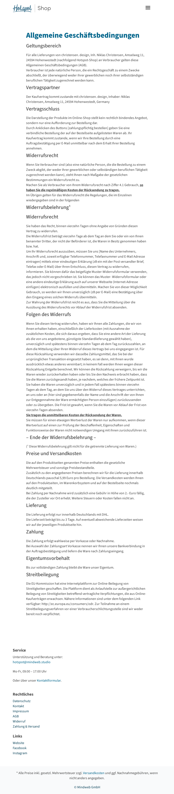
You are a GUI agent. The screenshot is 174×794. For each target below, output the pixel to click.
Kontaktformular (49, 680)
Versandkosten (93, 773)
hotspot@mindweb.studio (32, 662)
